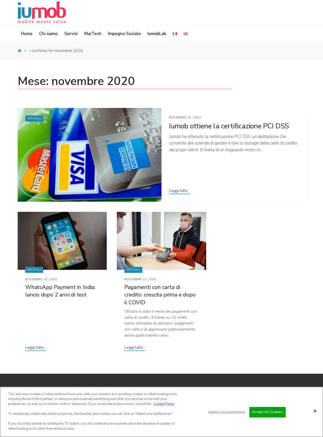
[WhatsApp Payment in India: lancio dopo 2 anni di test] (62, 241)
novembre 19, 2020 (41, 279)
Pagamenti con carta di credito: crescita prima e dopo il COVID (159, 295)
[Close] (314, 411)
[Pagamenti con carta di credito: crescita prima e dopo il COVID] (161, 241)
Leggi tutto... (179, 190)
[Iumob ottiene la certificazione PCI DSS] (90, 155)
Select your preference (226, 412)
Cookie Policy (163, 404)
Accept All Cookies (267, 412)
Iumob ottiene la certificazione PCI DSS (229, 126)
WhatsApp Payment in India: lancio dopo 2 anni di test (60, 291)
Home (23, 52)
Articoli (34, 118)
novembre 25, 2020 (185, 118)
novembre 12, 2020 (140, 279)
